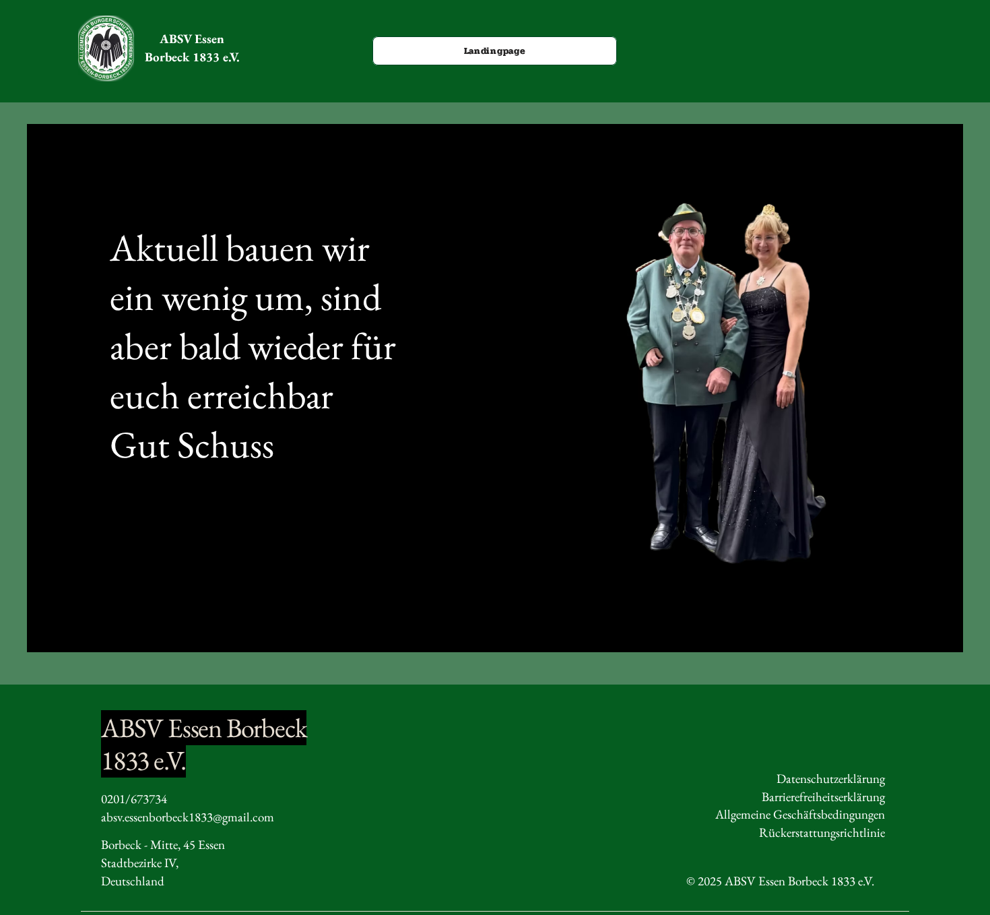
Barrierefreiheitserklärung (823, 796)
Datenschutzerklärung (831, 778)
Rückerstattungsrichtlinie (822, 832)
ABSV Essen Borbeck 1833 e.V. (192, 47)
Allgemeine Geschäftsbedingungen (800, 814)
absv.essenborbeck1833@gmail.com (187, 817)
